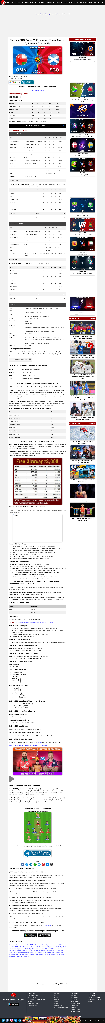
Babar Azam (74, 999)
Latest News (68, 2)
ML (48, 864)
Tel (4, 1020)
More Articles (92, 423)
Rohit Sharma (74, 997)
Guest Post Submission (94, 997)
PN (44, 864)
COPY (52, 864)
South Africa (57, 999)
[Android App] (13, 1006)
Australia (56, 997)
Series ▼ (33, 2)
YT (24, 1020)
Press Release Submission (94, 999)
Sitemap (90, 1001)
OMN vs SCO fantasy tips (22, 947)
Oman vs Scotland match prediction (19, 945)
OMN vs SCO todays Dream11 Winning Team (25, 954)
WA (35, 864)
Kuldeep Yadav (74, 1005)
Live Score (25, 2)
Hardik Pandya (74, 1001)
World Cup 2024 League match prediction (43, 947)
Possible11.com (47, 925)
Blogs (76, 2)
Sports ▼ (59, 2)
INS (12, 1020)
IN (20, 1020)
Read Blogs (93, 318)
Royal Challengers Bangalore (61, 1007)
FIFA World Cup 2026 (33, 1003)
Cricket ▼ (41, 2)
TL (40, 864)
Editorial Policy (81, 1020)
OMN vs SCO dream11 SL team (39, 952)
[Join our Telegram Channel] (37, 853)
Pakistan (56, 1003)
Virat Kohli (73, 995)
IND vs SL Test (15, 2)
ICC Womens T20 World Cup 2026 (36, 999)
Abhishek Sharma (75, 1003)
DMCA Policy (91, 995)
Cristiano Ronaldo (75, 1011)
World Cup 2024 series (31, 949)
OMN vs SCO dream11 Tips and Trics (49, 949)
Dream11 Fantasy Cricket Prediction (50, 14)
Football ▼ (50, 2)
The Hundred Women (33, 995)
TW (27, 864)
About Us (101, 1020)
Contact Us (92, 1020)
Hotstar (40, 742)
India (55, 995)
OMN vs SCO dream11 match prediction (41, 945)
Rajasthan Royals (58, 1005)
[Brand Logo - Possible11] (13, 997)
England (56, 1001)
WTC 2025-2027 (32, 997)
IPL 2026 (30, 1001)
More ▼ (96, 2)
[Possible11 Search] (102, 2)
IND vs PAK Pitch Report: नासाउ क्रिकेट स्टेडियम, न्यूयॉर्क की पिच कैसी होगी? (34, 622)
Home (7, 2)
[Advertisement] (52, 8)
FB (23, 864)
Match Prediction (86, 2)
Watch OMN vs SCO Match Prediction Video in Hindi (28, 746)
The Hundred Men (32, 1005)
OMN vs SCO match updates (47, 954)
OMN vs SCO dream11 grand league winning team (40, 950)
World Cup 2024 (38, 90)
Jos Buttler (73, 1007)
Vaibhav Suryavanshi (76, 1009)
